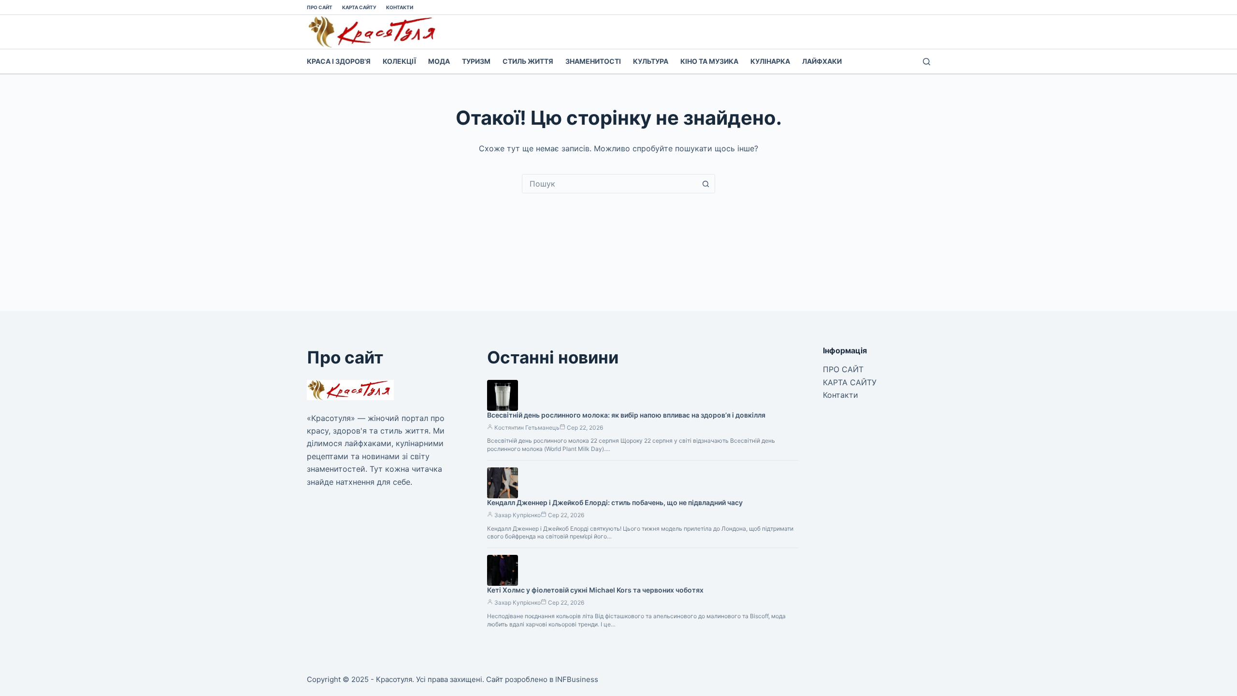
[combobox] (609, 183)
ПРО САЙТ (319, 7)
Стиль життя (528, 61)
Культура (650, 61)
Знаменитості (593, 61)
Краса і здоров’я (339, 61)
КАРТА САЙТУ (359, 7)
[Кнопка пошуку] (705, 183)
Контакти (399, 7)
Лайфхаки (822, 61)
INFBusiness (576, 679)
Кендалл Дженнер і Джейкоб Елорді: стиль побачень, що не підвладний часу (615, 502)
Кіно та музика (709, 61)
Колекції (399, 61)
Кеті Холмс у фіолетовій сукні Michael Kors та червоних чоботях (595, 590)
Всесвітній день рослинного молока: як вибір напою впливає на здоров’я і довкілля (626, 415)
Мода (439, 61)
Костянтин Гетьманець (527, 427)
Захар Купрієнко (517, 515)
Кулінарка (770, 61)
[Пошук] (926, 61)
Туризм (476, 61)
